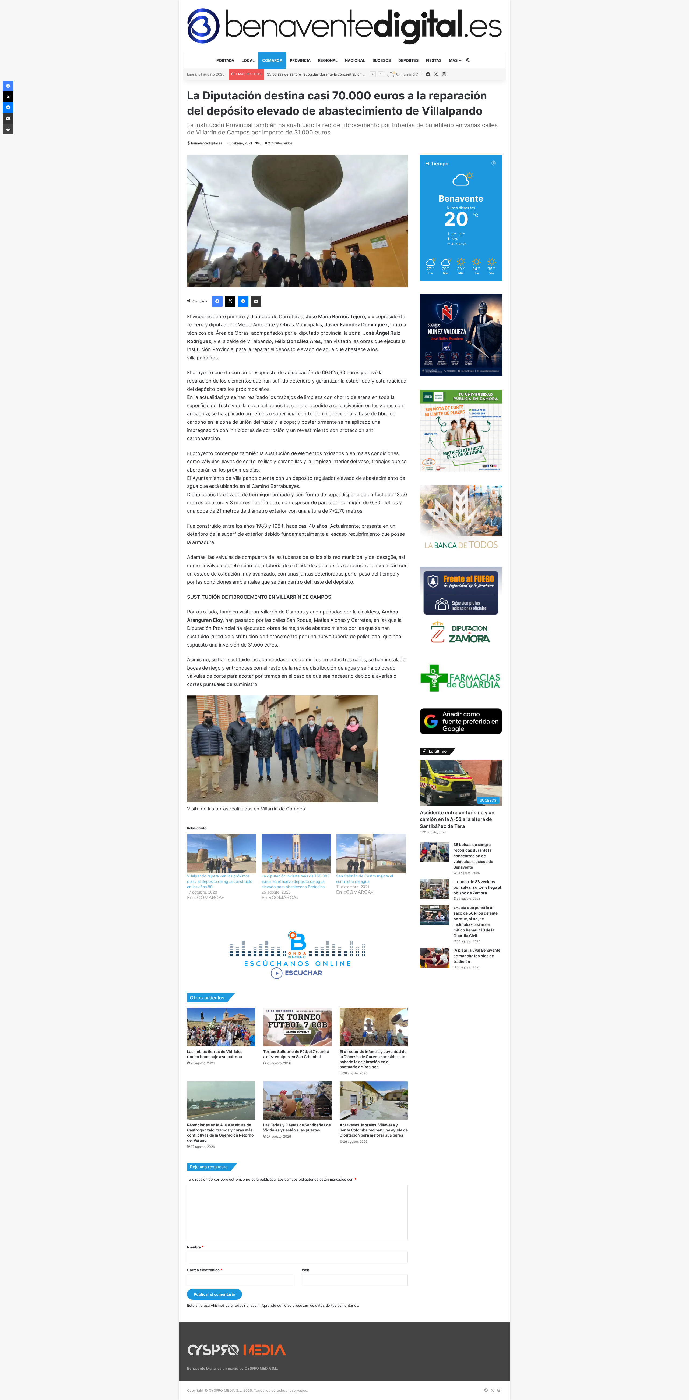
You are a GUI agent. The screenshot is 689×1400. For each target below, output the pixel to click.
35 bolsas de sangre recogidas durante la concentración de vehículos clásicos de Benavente (473, 855)
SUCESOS (381, 60)
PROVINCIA (300, 60)
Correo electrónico (204, 1270)
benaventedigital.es (206, 143)
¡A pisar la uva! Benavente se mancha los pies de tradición (477, 956)
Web (305, 1270)
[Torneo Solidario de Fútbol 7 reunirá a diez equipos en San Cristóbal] (297, 1027)
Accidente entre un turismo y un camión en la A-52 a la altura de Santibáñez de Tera (457, 819)
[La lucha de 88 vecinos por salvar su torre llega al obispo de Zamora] (434, 889)
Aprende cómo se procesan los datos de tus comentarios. (310, 1305)
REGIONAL (328, 60)
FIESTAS (433, 60)
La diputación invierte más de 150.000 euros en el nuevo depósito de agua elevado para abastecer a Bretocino (296, 881)
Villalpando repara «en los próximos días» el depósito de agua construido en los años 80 (219, 881)
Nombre (195, 1247)
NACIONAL (355, 60)
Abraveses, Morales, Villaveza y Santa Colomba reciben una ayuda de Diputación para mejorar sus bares (374, 1130)
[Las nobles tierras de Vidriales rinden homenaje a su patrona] (221, 1027)
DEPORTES (408, 60)
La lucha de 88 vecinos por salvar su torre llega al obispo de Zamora (324, 74)
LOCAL (248, 60)
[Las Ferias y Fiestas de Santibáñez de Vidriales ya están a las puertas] (297, 1100)
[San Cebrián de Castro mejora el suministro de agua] (370, 853)
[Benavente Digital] (344, 26)
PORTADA (225, 60)
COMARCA (272, 60)
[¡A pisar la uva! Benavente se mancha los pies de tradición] (434, 958)
